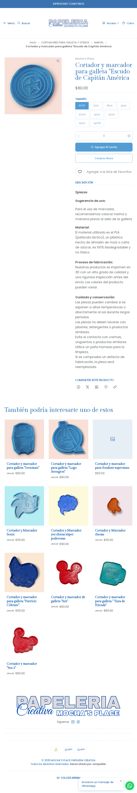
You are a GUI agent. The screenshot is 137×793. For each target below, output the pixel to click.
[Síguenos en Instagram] (73, 722)
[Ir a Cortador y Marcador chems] (112, 506)
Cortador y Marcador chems (110, 532)
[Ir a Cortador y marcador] (24, 639)
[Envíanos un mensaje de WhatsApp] (129, 785)
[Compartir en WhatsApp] (97, 387)
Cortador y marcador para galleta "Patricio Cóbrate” (22, 601)
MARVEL (99, 42)
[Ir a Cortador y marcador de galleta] (68, 572)
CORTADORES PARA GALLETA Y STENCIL (65, 42)
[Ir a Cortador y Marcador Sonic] (24, 506)
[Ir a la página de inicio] (68, 23)
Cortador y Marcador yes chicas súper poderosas (66, 534)
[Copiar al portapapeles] (115, 387)
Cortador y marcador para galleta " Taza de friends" (110, 601)
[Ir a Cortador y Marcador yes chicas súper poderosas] (68, 506)
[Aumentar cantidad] (129, 136)
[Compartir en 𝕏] (87, 387)
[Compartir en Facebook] (78, 387)
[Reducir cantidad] (78, 136)
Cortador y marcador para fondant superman (112, 466)
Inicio (33, 42)
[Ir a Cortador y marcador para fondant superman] (112, 439)
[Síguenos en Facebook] (78, 722)
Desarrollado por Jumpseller (88, 764)
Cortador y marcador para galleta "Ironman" (23, 466)
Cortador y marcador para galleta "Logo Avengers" (66, 468)
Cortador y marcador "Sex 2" (22, 666)
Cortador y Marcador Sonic (22, 532)
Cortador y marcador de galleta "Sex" (68, 599)
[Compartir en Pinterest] (106, 387)
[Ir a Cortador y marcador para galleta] (24, 439)
